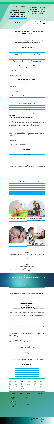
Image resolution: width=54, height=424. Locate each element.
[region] (27, 1)
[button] (53, 3)
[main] (18, 7)
